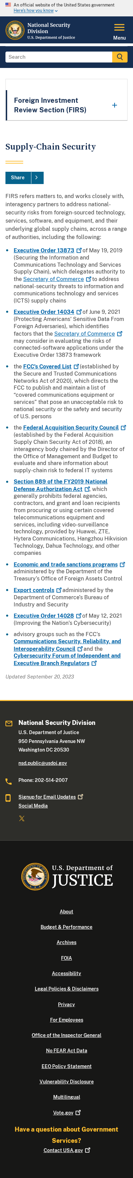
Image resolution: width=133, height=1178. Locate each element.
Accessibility (66, 973)
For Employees (66, 1020)
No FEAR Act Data (66, 1050)
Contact (63, 1150)
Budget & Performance (66, 927)
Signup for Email (47, 797)
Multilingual (66, 1097)
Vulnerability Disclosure (67, 1081)
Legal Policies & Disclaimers (67, 989)
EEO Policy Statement (67, 1066)
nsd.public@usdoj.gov (42, 763)
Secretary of (53, 279)
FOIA (66, 958)
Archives (66, 942)
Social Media (33, 806)
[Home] (40, 39)
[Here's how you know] (66, 8)
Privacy (66, 1004)
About (66, 911)
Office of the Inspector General (66, 1035)
